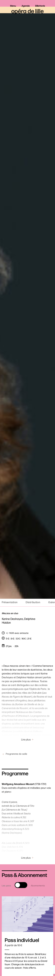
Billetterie (40, 5)
